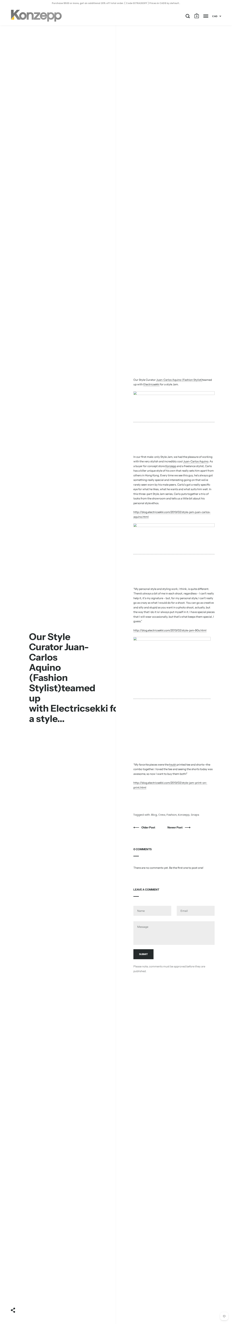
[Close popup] (189, 620)
